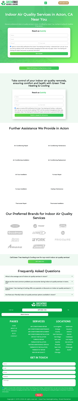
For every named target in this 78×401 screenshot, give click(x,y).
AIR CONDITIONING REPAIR (38, 326)
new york (58, 347)
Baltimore (69, 326)
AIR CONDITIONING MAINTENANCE (38, 329)
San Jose (58, 339)
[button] (45, 3)
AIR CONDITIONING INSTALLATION (38, 334)
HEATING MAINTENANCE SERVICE (38, 345)
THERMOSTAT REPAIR (38, 350)
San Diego (57, 337)
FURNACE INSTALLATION (38, 342)
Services (14, 331)
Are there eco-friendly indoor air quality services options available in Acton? (30, 294)
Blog (14, 333)
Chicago (57, 352)
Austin (69, 350)
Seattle (57, 342)
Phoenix (57, 345)
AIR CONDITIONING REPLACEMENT (38, 332)
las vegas (69, 339)
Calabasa (69, 337)
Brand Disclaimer (65, 399)
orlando (69, 345)
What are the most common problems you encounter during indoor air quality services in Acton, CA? (37, 282)
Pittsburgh (69, 347)
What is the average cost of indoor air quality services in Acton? (26, 276)
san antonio (69, 342)
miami (58, 350)
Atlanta (69, 332)
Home (14, 326)
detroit (69, 334)
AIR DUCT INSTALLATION (38, 337)
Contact (14, 336)
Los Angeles (57, 326)
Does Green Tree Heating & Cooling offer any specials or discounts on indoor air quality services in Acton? (38, 288)
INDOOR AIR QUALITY (38, 352)
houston (69, 329)
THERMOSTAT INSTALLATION (38, 347)
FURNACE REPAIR (39, 339)
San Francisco (57, 334)
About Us (14, 328)
